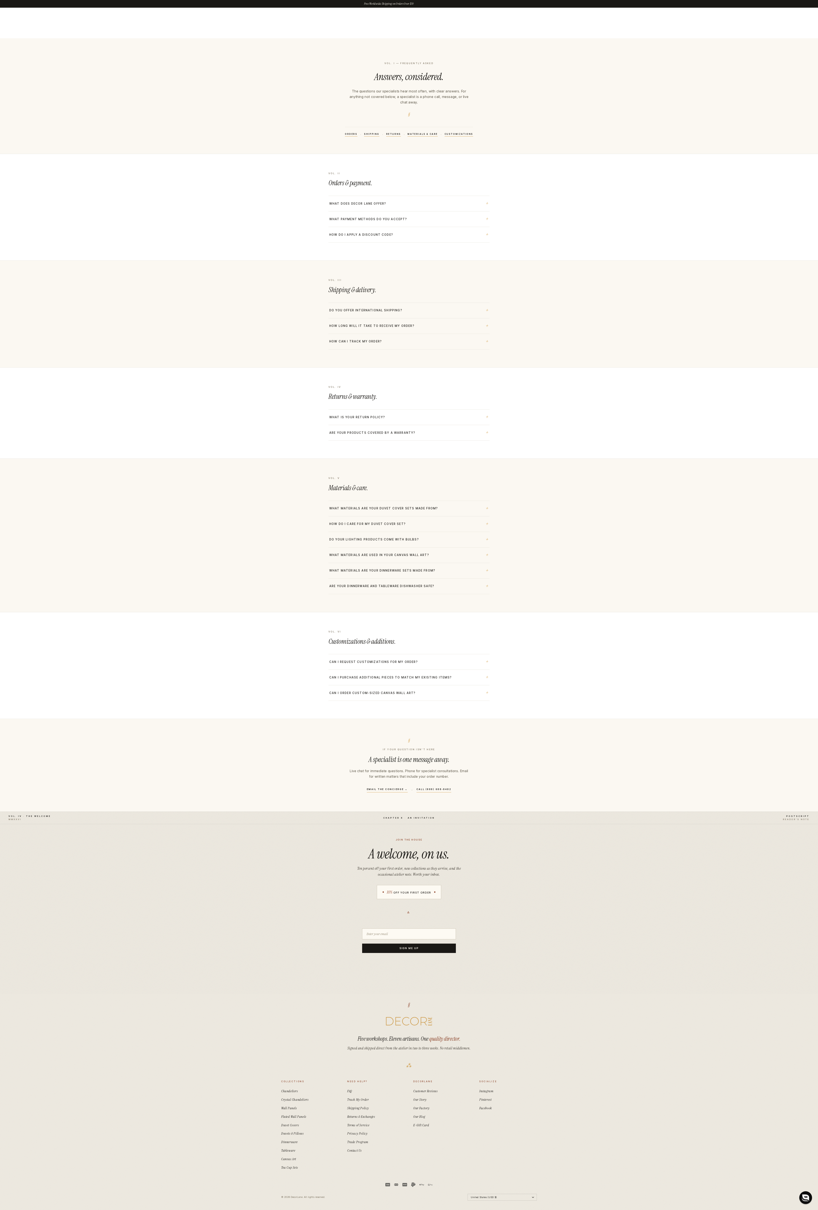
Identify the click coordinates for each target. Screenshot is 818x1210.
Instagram (486, 1091)
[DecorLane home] (409, 1021)
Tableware (288, 1150)
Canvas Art (288, 1159)
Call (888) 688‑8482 (433, 789)
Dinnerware (289, 1142)
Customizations (459, 134)
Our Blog (419, 1116)
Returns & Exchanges (361, 1116)
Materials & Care (423, 134)
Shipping (371, 134)
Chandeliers (289, 1091)
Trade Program (357, 1142)
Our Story (419, 1099)
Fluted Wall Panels (293, 1116)
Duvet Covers (290, 1125)
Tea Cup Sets (289, 1167)
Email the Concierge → (387, 789)
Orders (351, 134)
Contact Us (354, 1150)
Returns (393, 134)
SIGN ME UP (408, 948)
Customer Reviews (425, 1091)
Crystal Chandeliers (294, 1099)
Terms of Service (358, 1125)
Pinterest (485, 1099)
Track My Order (358, 1099)
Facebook (485, 1108)
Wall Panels (289, 1108)
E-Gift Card (421, 1125)
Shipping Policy (358, 1108)
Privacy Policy (357, 1133)
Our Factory (421, 1108)
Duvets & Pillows (292, 1133)
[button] (805, 1197)
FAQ (349, 1091)
